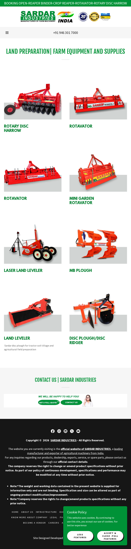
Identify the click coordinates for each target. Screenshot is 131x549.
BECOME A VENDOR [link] (34, 522)
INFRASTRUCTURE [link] (46, 512)
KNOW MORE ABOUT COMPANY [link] (29, 517)
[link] (65, 16)
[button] (7, 32)
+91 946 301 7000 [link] (65, 32)
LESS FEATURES (80, 536)
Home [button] (15, 512)
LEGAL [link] (53, 517)
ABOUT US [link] (27, 512)
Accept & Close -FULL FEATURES (110, 536)
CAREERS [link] (53, 522)
